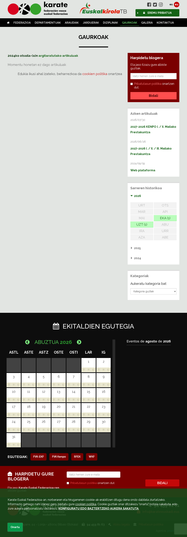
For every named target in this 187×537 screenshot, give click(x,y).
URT (141, 205)
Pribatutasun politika (147, 83)
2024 (137, 258)
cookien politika (94, 74)
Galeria (147, 22)
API (165, 212)
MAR (141, 212)
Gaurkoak (129, 22)
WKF (92, 456)
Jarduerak (91, 22)
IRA (141, 231)
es (171, 4)
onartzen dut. (154, 85)
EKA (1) (165, 218)
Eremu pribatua (159, 12)
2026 (137, 196)
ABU (165, 224)
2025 (137, 248)
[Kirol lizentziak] (93, 8)
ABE (165, 237)
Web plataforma (142, 170)
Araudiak (72, 22)
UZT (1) (141, 224)
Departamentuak (48, 22)
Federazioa (22, 22)
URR (165, 231)
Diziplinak (110, 22)
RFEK (77, 456)
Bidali (153, 96)
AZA (141, 237)
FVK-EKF (38, 456)
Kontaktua (165, 22)
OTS (165, 205)
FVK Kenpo (59, 456)
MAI (142, 218)
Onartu (15, 527)
